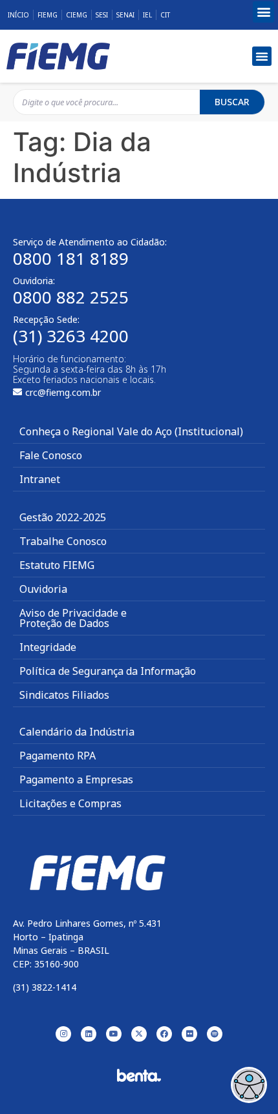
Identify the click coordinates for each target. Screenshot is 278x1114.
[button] (263, 12)
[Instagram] (63, 1034)
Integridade (47, 647)
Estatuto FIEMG (56, 565)
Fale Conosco (50, 455)
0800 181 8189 (71, 258)
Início (18, 14)
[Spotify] (214, 1034)
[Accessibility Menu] (249, 1085)
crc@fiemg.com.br (63, 392)
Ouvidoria (43, 589)
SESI (102, 14)
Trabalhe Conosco (63, 541)
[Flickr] (189, 1034)
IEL (147, 14)
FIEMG (47, 14)
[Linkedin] (88, 1034)
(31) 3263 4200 (71, 335)
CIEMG (76, 14)
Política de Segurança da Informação (107, 671)
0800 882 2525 (71, 297)
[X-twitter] (139, 1034)
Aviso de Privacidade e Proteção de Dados (73, 618)
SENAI (125, 14)
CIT (165, 14)
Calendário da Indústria (76, 732)
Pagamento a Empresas (76, 779)
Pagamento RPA (57, 755)
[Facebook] (164, 1034)
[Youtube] (114, 1034)
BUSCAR (232, 102)
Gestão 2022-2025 (62, 517)
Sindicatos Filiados (64, 695)
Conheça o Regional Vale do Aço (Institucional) (131, 431)
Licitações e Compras (70, 803)
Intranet (39, 479)
